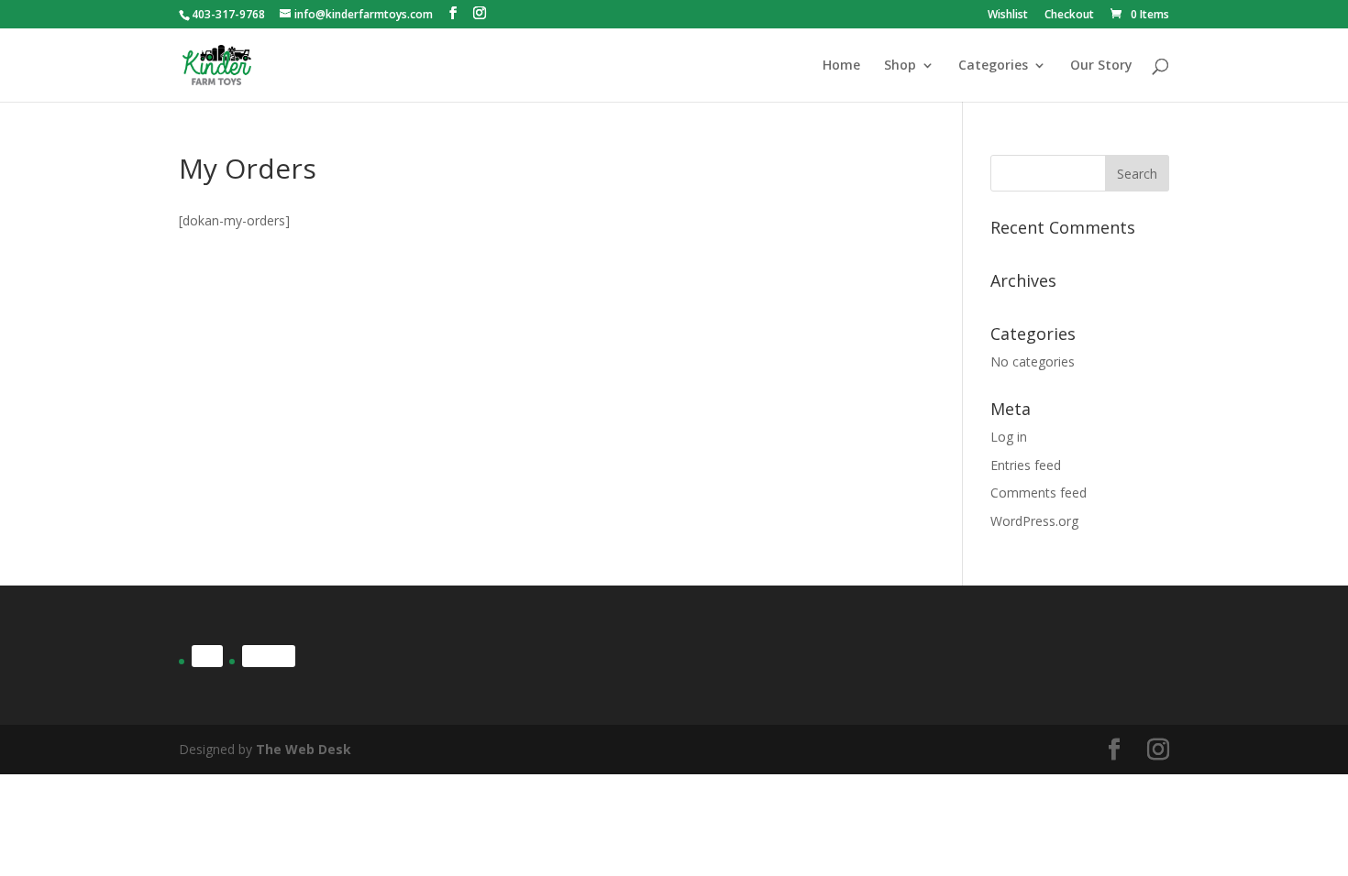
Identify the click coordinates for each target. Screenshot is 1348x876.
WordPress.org (1034, 521)
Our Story (1101, 66)
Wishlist (1008, 15)
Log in (1008, 436)
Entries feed (1025, 465)
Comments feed (1038, 492)
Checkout (1069, 15)
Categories (993, 66)
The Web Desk (303, 749)
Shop (900, 66)
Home (841, 66)
